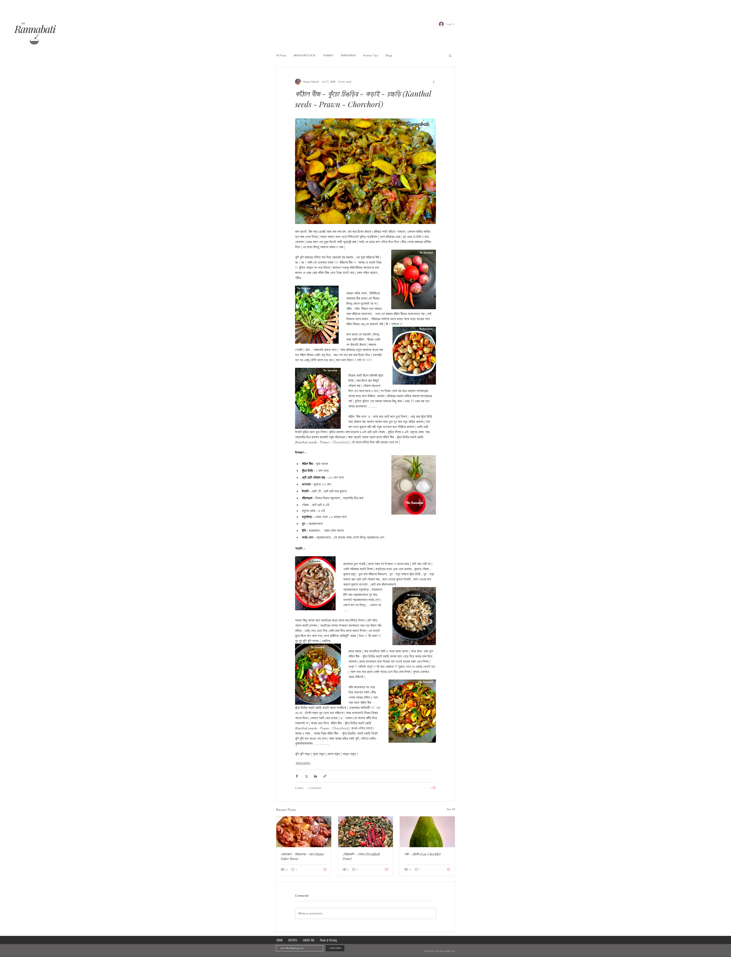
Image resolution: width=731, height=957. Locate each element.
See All (451, 809)
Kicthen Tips (370, 55)
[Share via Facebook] (297, 776)
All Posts (281, 55)
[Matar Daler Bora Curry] (303, 831)
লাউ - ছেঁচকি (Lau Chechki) (422, 854)
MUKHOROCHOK (304, 55)
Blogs (389, 55)
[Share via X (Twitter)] (306, 776)
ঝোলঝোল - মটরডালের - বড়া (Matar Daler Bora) (302, 856)
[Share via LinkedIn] (315, 776)
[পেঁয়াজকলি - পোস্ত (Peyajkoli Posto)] (365, 831)
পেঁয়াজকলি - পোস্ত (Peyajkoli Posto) (361, 856)
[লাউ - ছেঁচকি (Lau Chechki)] (427, 831)
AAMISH (328, 55)
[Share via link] (325, 776)
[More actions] (433, 81)
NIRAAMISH (348, 55)
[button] (450, 55)
